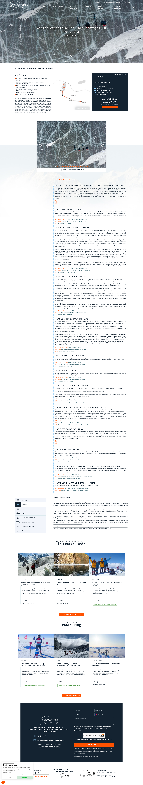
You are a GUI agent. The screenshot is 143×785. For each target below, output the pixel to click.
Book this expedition (109, 107)
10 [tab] (74, 166)
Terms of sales (63, 783)
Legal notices (72, 783)
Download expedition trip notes (73, 169)
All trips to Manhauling (71, 696)
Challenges (88, 6)
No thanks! (78, 730)
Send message (93, 745)
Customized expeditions (117, 7)
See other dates (97, 80)
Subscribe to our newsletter (38, 776)
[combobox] (96, 714)
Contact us (117, 2)
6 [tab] (66, 166)
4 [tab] (62, 166)
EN (134, 2)
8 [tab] (70, 166)
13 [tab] (81, 166)
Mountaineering (58, 6)
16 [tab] (87, 166)
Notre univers (97, 2)
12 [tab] (79, 166)
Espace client (109, 2)
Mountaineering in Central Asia (71, 615)
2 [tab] (58, 166)
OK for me (24, 777)
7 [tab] (68, 166)
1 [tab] (56, 166)
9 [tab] (72, 166)
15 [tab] (85, 166)
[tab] (30, 500)
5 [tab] (64, 166)
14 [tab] (83, 166)
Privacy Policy (80, 783)
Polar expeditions (73, 7)
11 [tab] (76, 166)
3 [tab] (60, 166)
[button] (3, 782)
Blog (104, 2)
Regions (44, 6)
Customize (9, 777)
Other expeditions (101, 7)
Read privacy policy (7, 772)
